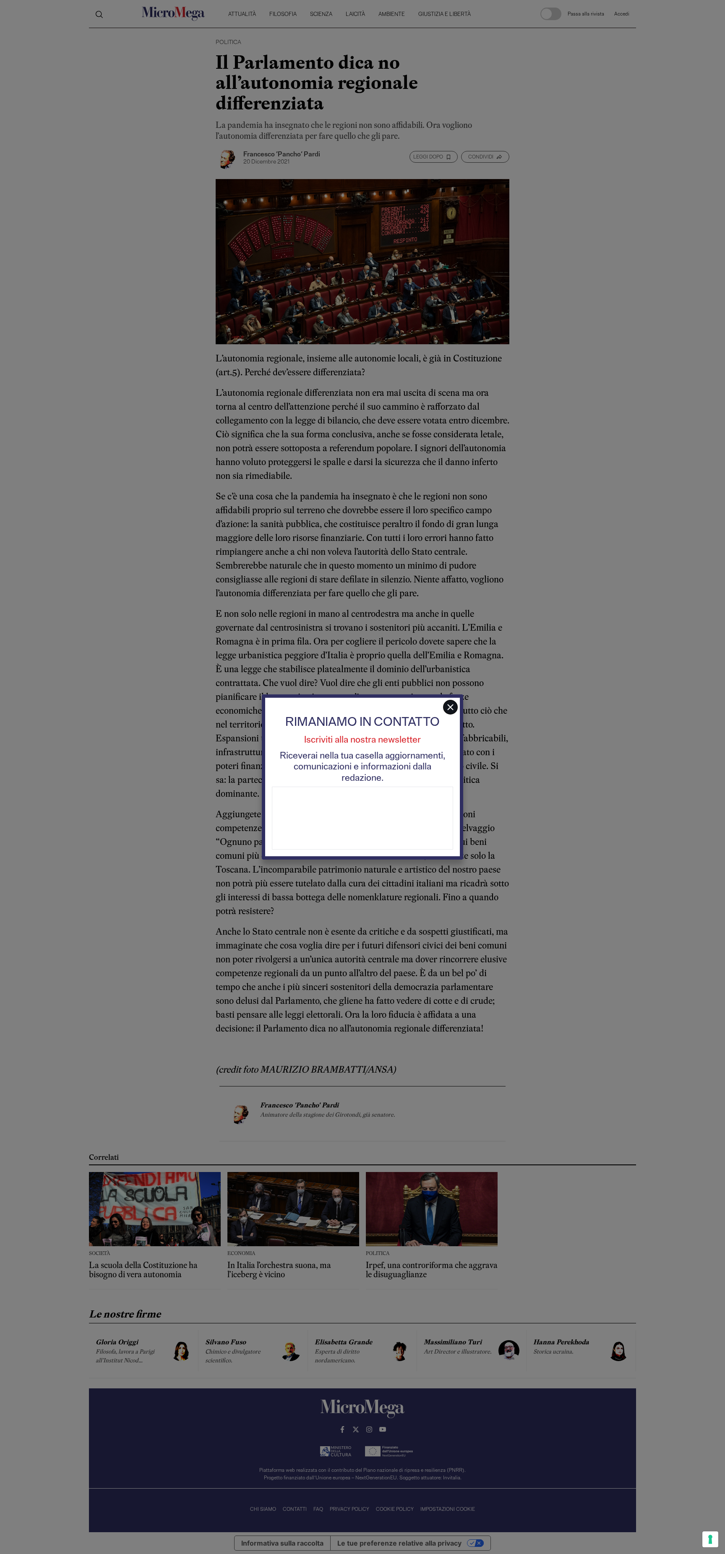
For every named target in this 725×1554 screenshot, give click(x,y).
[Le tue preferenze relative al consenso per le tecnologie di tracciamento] (710, 1539)
